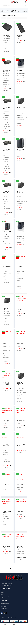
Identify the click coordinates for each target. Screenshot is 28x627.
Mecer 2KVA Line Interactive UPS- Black (6, 308)
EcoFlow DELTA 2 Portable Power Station (20, 511)
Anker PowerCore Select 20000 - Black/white (20, 35)
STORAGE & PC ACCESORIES (10, 11)
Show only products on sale (9, 15)
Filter (3, 18)
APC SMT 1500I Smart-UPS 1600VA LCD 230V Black (7, 511)
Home (2, 11)
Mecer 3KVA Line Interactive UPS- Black (20, 383)
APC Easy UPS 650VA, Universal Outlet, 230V (6, 70)
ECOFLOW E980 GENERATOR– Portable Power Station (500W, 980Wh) (20, 487)
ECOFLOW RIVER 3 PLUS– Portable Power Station (7, 420)
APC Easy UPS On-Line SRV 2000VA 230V (7, 546)
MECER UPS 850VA (21, 107)
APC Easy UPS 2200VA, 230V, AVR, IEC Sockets (7, 446)
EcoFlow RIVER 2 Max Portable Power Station (21, 420)
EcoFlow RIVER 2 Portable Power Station (20, 343)
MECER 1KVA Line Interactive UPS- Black (20, 193)
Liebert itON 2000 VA (7, 266)
